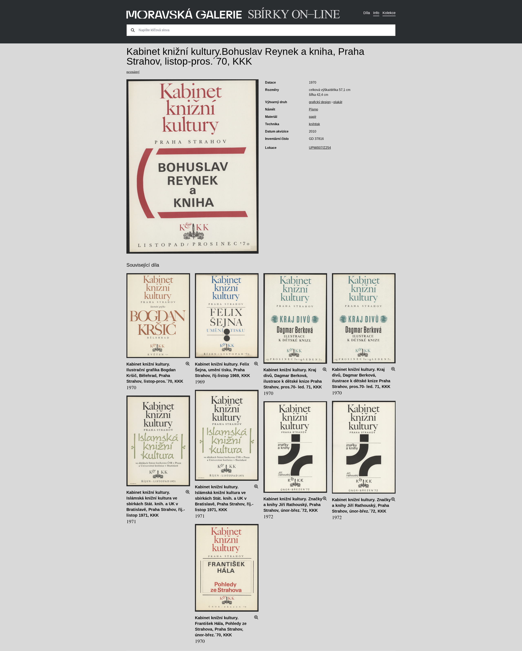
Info (376, 13)
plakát (337, 102)
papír (312, 116)
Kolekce (389, 13)
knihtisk (314, 124)
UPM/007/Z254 (320, 147)
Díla (366, 13)
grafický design (320, 102)
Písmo (313, 109)
